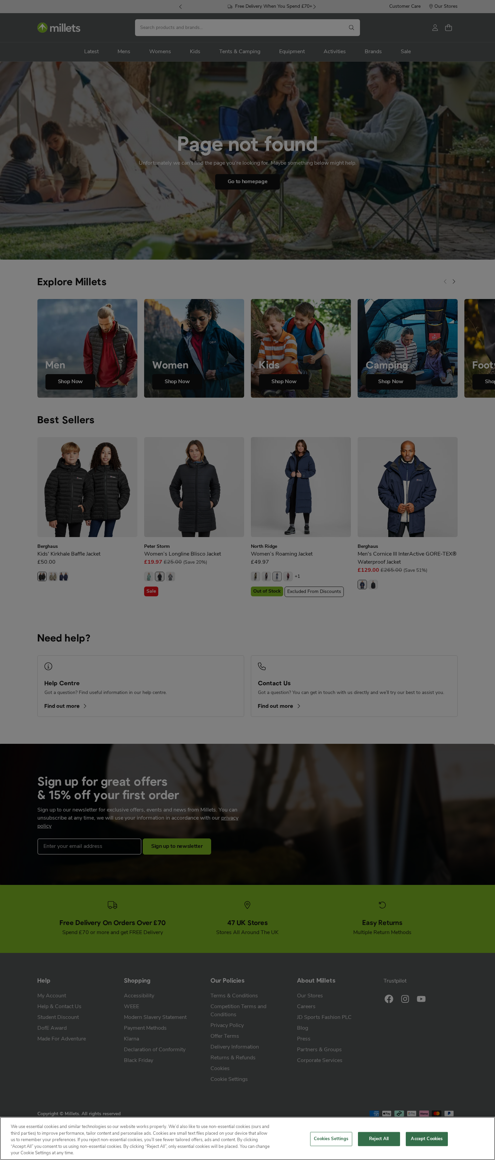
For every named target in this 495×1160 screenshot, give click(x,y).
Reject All (379, 1139)
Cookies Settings (331, 1139)
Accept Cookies (426, 1139)
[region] (247, 1138)
